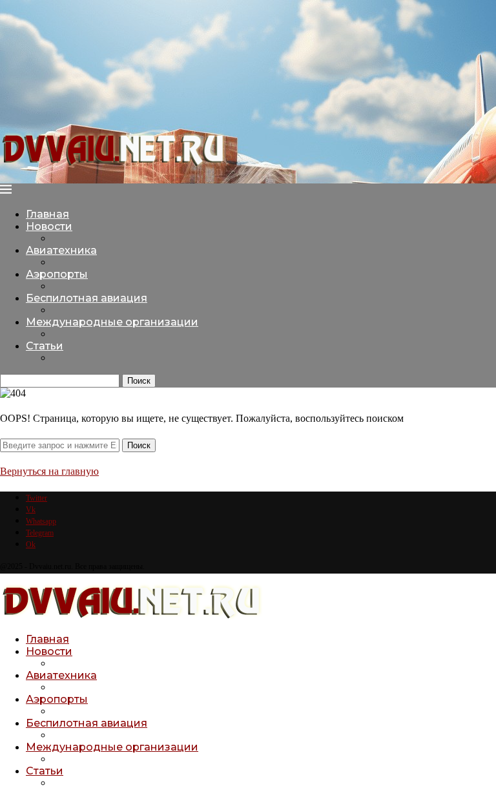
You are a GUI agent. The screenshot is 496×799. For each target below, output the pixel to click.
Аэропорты (57, 274)
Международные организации (112, 322)
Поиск (138, 381)
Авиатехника (61, 250)
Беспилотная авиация (86, 298)
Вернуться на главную (49, 471)
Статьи (44, 346)
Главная (47, 214)
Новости (49, 226)
